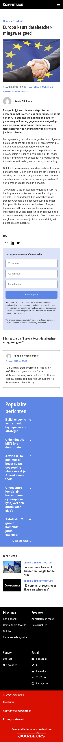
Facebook (41, 658)
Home (6, 21)
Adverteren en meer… (43, 618)
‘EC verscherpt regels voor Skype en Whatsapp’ (40, 587)
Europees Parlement (15, 91)
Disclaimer (9, 702)
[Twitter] (18, 243)
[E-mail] (6, 243)
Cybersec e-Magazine (15, 637)
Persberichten (39, 625)
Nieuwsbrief (10, 665)
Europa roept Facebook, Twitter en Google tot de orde (39, 571)
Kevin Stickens (23, 101)
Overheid (18, 21)
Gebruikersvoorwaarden (17, 710)
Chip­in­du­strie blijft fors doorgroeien (14, 443)
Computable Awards (14, 625)
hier (21, 323)
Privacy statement (13, 719)
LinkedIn (41, 671)
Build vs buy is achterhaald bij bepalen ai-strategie (15, 425)
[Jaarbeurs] (31, 734)
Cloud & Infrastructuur (38, 562)
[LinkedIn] (12, 243)
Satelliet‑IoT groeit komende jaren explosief (14, 527)
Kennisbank (10, 618)
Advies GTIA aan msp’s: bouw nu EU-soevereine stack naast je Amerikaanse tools (15, 467)
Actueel (34, 87)
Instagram (42, 683)
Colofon (7, 631)
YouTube (41, 677)
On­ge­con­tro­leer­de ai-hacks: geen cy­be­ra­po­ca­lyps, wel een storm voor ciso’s (14, 499)
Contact (7, 658)
